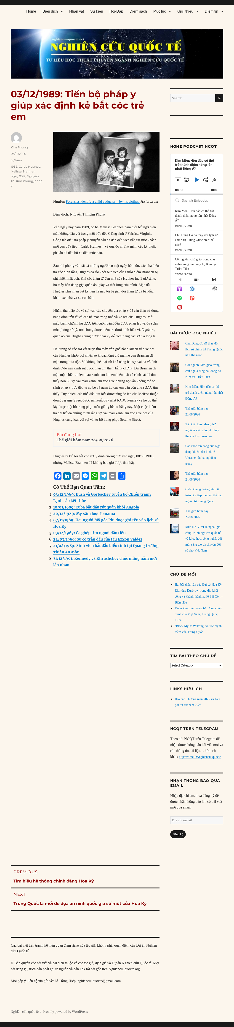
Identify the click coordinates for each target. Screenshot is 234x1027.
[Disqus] (85, 664)
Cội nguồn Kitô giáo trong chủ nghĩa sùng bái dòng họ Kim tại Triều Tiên (195, 264)
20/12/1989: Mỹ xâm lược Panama (84, 513)
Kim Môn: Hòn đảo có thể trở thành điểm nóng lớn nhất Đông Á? (195, 215)
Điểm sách (138, 11)
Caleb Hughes (29, 166)
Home (31, 11)
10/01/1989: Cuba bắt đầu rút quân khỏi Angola (96, 507)
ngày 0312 (18, 176)
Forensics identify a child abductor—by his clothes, (103, 201)
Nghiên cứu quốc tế (25, 1012)
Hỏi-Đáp (116, 11)
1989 (14, 166)
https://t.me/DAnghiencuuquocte (200, 757)
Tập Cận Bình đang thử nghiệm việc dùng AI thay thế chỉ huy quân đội (202, 430)
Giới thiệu (185, 11)
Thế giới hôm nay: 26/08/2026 (85, 440)
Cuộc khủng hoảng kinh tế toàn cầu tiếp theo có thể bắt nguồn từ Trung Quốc (203, 495)
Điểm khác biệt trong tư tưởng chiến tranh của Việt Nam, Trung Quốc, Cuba (198, 614)
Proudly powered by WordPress (65, 1012)
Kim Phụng (19, 147)
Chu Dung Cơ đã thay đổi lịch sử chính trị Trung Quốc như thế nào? (196, 239)
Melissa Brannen (23, 171)
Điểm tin (211, 11)
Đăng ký (178, 834)
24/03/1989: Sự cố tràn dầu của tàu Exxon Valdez (97, 539)
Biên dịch (50, 11)
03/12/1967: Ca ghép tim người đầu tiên (89, 532)
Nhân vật (76, 11)
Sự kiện (96, 11)
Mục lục (159, 11)
